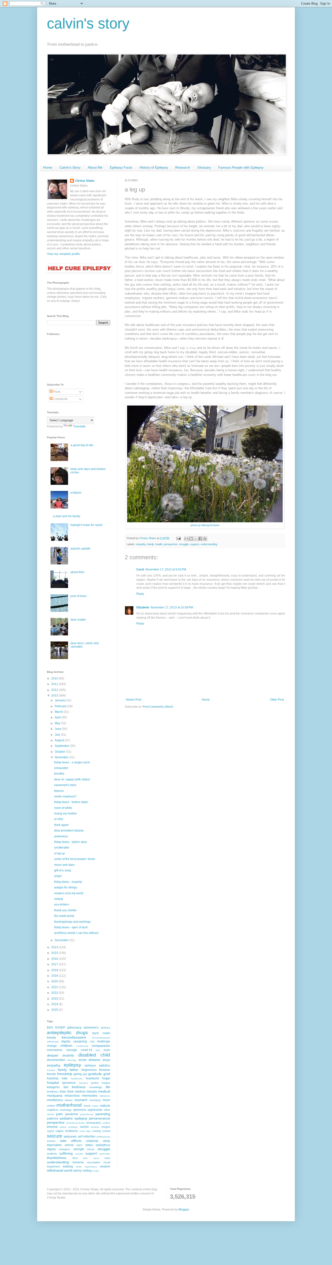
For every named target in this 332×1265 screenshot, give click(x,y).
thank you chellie (65, 910)
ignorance (69, 1082)
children (66, 1046)
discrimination (56, 1060)
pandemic (71, 1114)
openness (79, 1109)
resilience (71, 1131)
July (58, 734)
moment (81, 1100)
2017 (55, 964)
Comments (60, 399)
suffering (66, 1153)
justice (95, 1082)
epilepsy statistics (97, 1065)
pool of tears (78, 596)
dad (98, 1050)
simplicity (92, 1141)
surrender (104, 1153)
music (87, 1105)
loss (63, 1091)
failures (59, 791)
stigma (51, 1149)
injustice (83, 1083)
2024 (55, 1004)
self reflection (87, 1136)
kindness (79, 1087)
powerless (61, 836)
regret (50, 1130)
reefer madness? (65, 796)
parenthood (86, 1114)
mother (51, 1105)
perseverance (99, 1118)
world (68, 1170)
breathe (59, 773)
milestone (104, 1095)
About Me (95, 167)
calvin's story (88, 23)
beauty (51, 1037)
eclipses (75, 492)
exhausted (61, 768)
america (105, 1027)
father (74, 1070)
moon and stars (64, 865)
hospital (53, 1082)
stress (91, 1149)
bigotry (65, 1041)
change (52, 1046)
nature (105, 1105)
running (96, 1130)
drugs (106, 1060)
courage (71, 1050)
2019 (55, 975)
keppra (106, 1082)
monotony (95, 1100)
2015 (55, 953)
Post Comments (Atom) (158, 706)
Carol (140, 569)
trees (96, 1158)
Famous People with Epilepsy (240, 167)
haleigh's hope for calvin (86, 525)
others (50, 1114)
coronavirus (54, 1050)
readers (95, 1127)
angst (57, 876)
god (85, 1074)
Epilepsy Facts (121, 167)
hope (106, 1078)
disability (68, 1055)
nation (95, 1105)
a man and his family (66, 516)
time (85, 1158)
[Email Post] (178, 538)
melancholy (72, 1095)
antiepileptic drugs (67, 1032)
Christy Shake (85, 180)
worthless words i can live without (76, 933)
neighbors (53, 1109)
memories (89, 1095)
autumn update (80, 548)
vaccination (93, 1162)
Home (47, 167)
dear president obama (68, 830)
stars (79, 1145)
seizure (54, 1135)
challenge (103, 1041)
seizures (70, 1136)
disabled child (94, 1054)
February (61, 706)
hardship (53, 1078)
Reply (140, 594)
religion (59, 1130)
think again (61, 825)
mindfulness (55, 1100)
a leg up (59, 853)
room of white (63, 808)
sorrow (69, 1145)
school (106, 1130)
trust (107, 1158)
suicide (79, 1153)
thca (75, 1158)
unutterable (61, 847)
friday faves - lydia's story (70, 842)
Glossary (204, 167)
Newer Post (133, 699)
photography (93, 1122)
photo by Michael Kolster (205, 525)
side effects (70, 1141)
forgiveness (89, 1070)
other (107, 1109)
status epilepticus (97, 1145)
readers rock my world (68, 893)
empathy (141, 544)
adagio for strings (65, 887)
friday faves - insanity (68, 882)
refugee (105, 1126)
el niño (58, 819)
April (58, 717)
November (62, 757)
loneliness (53, 1091)
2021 (55, 987)
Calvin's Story (70, 167)
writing (87, 1170)
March (59, 712)
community (82, 1046)
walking (68, 1166)
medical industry (86, 1091)
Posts (56, 391)
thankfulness (56, 1158)
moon (106, 1100)
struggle (184, 544)
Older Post (277, 699)
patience (52, 1118)
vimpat (58, 899)
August (60, 740)
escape (51, 1070)
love (70, 1091)
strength (78, 1149)
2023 (55, 998)
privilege (73, 1127)
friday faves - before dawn (71, 802)
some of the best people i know (74, 859)
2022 (55, 992)
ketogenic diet (57, 1087)
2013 (55, 695)
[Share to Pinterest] (204, 538)
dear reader (78, 619)
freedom (104, 1070)
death (107, 1049)
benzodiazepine (74, 1037)
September (62, 746)
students (52, 1153)
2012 (55, 690)
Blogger (184, 1209)
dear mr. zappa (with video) (72, 779)
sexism (51, 1140)
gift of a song (62, 870)
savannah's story (65, 785)
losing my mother (65, 813)
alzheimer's (91, 1027)
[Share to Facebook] (200, 538)
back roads (101, 1033)
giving (78, 1074)
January (60, 700)
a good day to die (81, 445)
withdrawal (55, 1170)
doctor (83, 1060)
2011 (55, 684)
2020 (55, 981)
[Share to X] (195, 538)
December (62, 940)
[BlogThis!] (191, 538)
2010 (55, 678)
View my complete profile (63, 254)
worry (77, 1170)
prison (63, 1127)
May (58, 723)
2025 (55, 1010)
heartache (92, 1078)
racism (84, 1127)
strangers (64, 1149)
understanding (209, 544)
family (150, 544)
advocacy (74, 1027)
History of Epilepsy (154, 167)
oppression (95, 1109)
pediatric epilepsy (73, 1118)
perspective (171, 544)
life (108, 1087)
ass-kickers (61, 904)
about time (77, 572)
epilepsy (72, 1064)
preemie (52, 1127)
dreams (94, 1060)
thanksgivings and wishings (72, 921)
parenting (103, 1114)
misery (69, 1100)
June (58, 729)
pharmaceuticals (75, 1122)
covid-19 (86, 1050)
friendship (64, 1074)
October (60, 751)
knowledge (95, 1087)
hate (65, 1078)
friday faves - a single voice (72, 762)
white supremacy (86, 1166)
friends (51, 1074)
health (158, 544)
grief (106, 1074)
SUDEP (60, 1027)
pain (59, 1114)
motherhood (69, 1105)
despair (52, 1055)
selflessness (103, 1136)
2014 (55, 947)
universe (78, 1162)
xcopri (95, 1170)
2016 (55, 958)
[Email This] (186, 538)
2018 (55, 970)
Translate (79, 426)
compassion (101, 1046)
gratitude (95, 1074)
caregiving (80, 1041)
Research (182, 167)
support (194, 544)
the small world (64, 916)
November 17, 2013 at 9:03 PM (165, 569)
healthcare (77, 1078)
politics (106, 1122)
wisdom (105, 1166)
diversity (71, 1060)
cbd (92, 1041)
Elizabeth (142, 607)
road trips (85, 1131)
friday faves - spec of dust (70, 927)
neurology (66, 1109)
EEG (50, 1027)
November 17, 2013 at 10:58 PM (171, 607)
